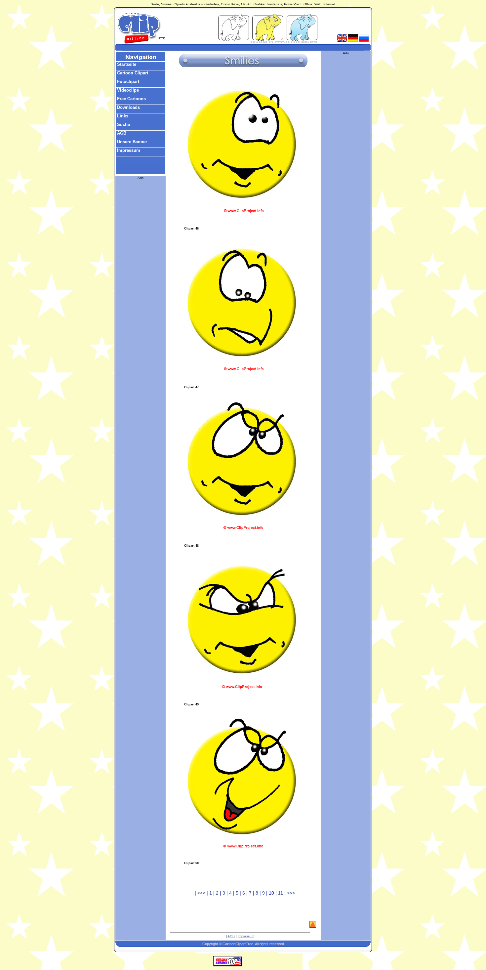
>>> (291, 893)
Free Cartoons (131, 98)
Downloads (128, 107)
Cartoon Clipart (132, 72)
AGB (121, 133)
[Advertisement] (243, 47)
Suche (123, 124)
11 (280, 893)
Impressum (128, 150)
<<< (201, 893)
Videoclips (127, 90)
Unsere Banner (131, 141)
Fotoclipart (127, 81)
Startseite (126, 64)
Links (122, 115)
